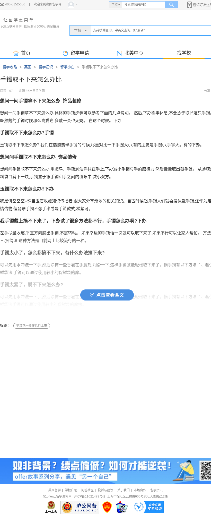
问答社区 (87, 490)
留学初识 (46, 67)
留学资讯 (156, 490)
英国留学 (54, 490)
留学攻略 (10, 67)
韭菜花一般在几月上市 (31, 326)
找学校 (184, 53)
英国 (27, 67)
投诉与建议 (105, 490)
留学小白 (67, 67)
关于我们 (123, 490)
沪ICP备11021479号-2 (89, 496)
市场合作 (140, 490)
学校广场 (71, 490)
